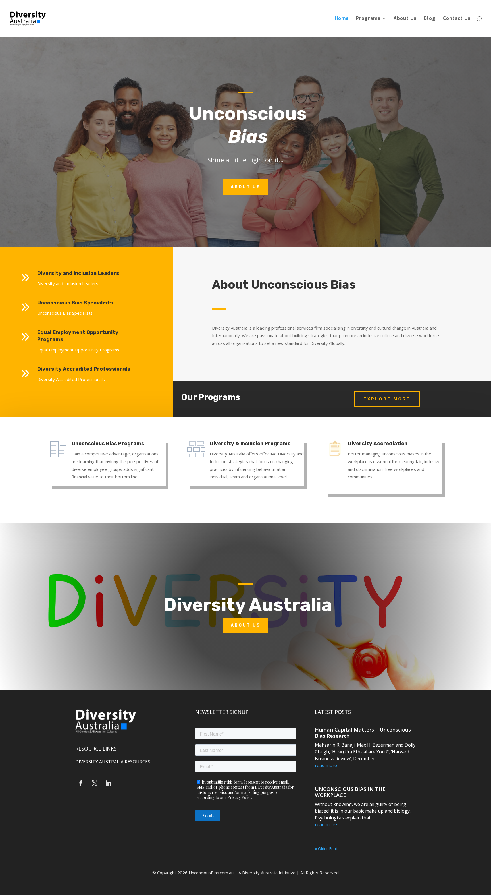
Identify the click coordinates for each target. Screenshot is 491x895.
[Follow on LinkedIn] (108, 783)
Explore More (387, 399)
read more (326, 765)
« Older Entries (328, 848)
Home (342, 18)
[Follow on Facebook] (81, 783)
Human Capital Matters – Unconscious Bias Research (363, 732)
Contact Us (457, 18)
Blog (430, 18)
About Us (405, 18)
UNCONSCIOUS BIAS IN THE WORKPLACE (350, 792)
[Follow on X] (94, 783)
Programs (368, 18)
